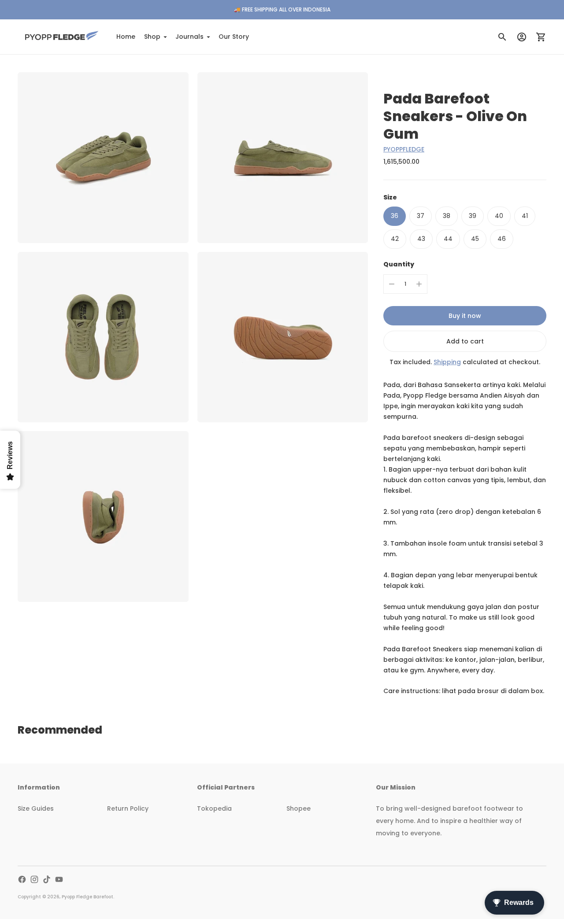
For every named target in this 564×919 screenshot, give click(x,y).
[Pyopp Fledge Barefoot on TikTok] (46, 879)
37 (420, 215)
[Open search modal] (502, 37)
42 (395, 238)
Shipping (447, 362)
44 (448, 238)
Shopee (298, 808)
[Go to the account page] (521, 37)
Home (125, 36)
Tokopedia (214, 808)
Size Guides (36, 808)
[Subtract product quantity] (392, 284)
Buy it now (465, 315)
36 (394, 215)
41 (525, 215)
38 (446, 215)
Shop (152, 36)
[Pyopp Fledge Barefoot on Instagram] (34, 879)
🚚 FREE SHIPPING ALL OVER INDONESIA (282, 9)
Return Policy (127, 808)
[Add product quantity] (419, 284)
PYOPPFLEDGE (403, 149)
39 (472, 215)
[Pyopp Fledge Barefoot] (62, 37)
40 (499, 215)
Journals (189, 36)
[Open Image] (103, 157)
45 (475, 238)
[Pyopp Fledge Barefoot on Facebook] (22, 879)
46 (501, 238)
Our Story (234, 36)
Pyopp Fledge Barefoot (87, 896)
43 (421, 238)
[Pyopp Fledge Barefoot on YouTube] (59, 879)
